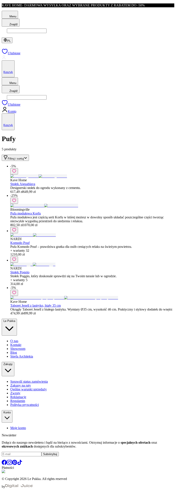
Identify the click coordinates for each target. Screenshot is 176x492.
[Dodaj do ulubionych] (14, 171)
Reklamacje (18, 397)
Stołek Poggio (19, 272)
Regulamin (17, 401)
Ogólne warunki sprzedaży (28, 389)
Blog (13, 352)
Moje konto (18, 428)
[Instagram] (9, 464)
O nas (14, 341)
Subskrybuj (50, 454)
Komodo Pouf (20, 243)
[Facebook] (4, 464)
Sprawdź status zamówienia (29, 381)
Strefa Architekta (21, 356)
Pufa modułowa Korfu (25, 213)
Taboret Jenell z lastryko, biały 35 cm (35, 305)
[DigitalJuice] (19, 486)
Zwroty (15, 393)
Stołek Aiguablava (22, 184)
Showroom (17, 348)
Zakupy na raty (20, 385)
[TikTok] (19, 464)
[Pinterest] (14, 464)
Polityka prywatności (24, 405)
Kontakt (15, 345)
